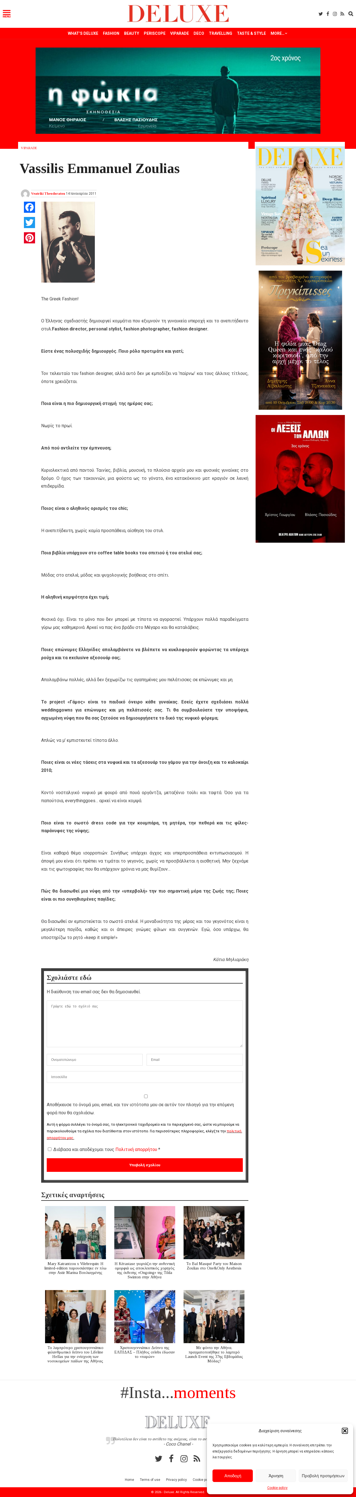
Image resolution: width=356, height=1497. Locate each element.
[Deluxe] (178, 21)
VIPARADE (179, 33)
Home (129, 1480)
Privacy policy (176, 1480)
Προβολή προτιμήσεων (323, 1475)
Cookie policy (277, 1488)
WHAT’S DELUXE (83, 33)
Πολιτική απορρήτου (136, 1149)
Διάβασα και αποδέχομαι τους (106, 1149)
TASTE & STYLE (251, 33)
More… (278, 33)
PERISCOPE (154, 33)
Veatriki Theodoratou (48, 194)
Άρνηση (276, 1475)
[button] (345, 1431)
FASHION (111, 33)
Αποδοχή (232, 1475)
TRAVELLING (220, 33)
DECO (199, 33)
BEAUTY (131, 33)
